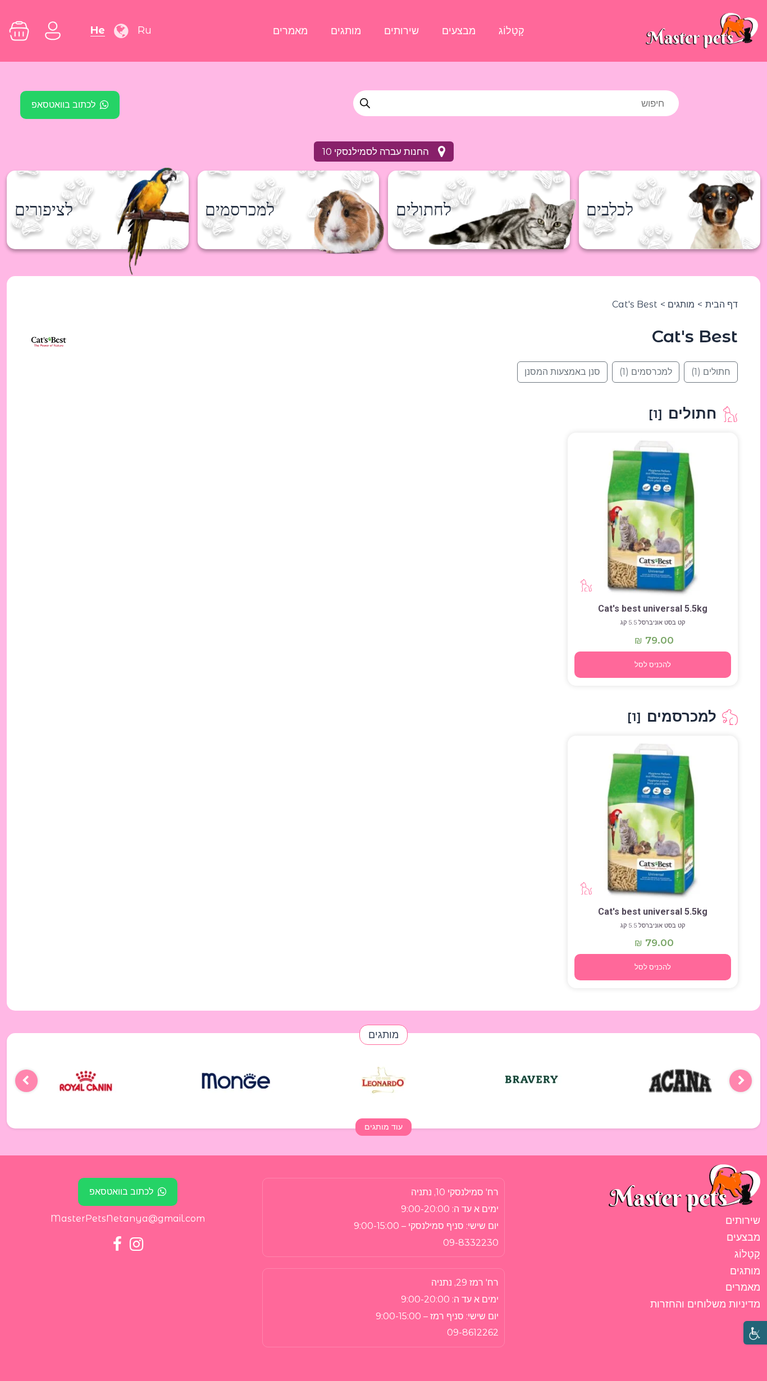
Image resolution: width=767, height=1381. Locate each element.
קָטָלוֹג (511, 30)
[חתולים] (653, 519)
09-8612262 (473, 1332)
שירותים (401, 30)
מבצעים (459, 30)
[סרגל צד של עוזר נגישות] (755, 1333)
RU (145, 30)
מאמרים (290, 30)
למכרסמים (645, 371)
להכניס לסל (652, 664)
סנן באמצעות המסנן (562, 371)
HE (97, 30)
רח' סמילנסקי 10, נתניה (455, 1192)
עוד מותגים (383, 1127)
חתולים (711, 371)
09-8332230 (471, 1242)
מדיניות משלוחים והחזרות (705, 1304)
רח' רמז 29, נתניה (465, 1282)
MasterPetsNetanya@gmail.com (128, 1218)
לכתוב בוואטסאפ (63, 104)
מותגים (346, 30)
